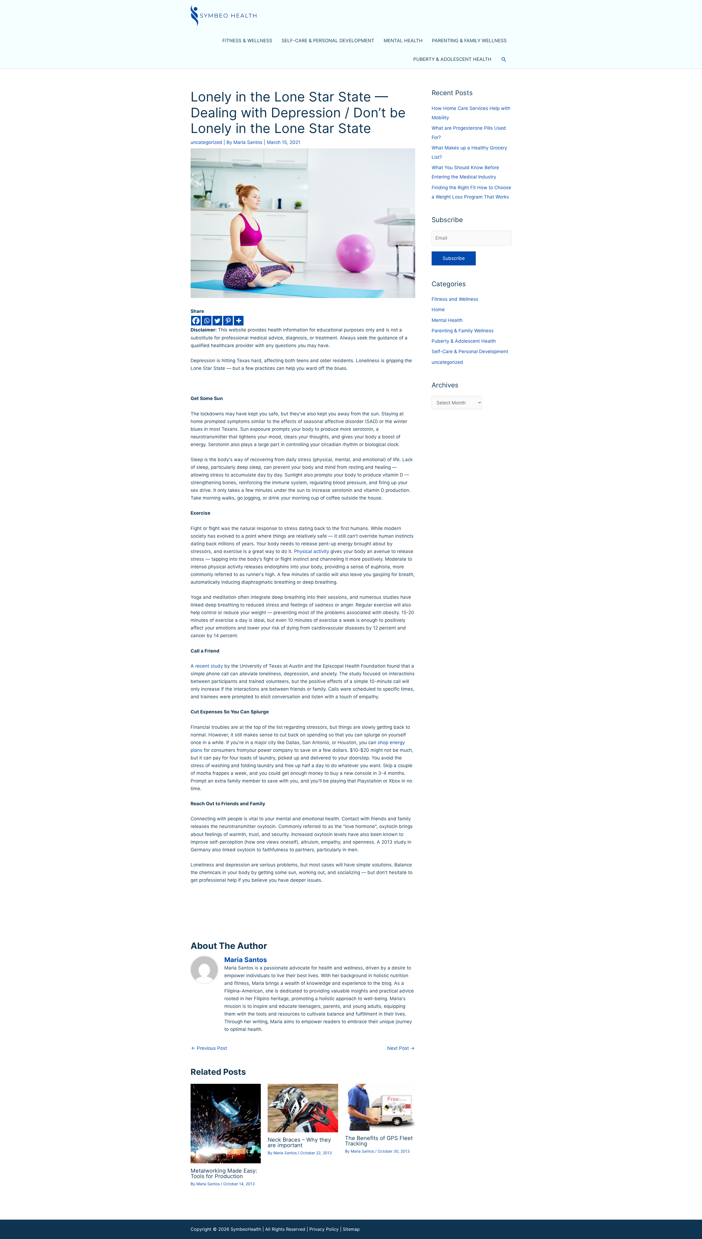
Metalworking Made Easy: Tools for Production (224, 1173)
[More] (239, 320)
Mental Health (447, 320)
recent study (209, 666)
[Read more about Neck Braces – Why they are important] (303, 1107)
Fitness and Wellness (455, 299)
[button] (504, 59)
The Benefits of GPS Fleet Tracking (379, 1141)
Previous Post (209, 1048)
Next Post (401, 1048)
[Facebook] (196, 320)
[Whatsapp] (206, 320)
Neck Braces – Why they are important (299, 1142)
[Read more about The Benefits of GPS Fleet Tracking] (380, 1107)
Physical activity (311, 551)
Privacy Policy (324, 1229)
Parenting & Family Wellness (463, 330)
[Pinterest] (228, 320)
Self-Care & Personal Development (470, 351)
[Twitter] (217, 320)
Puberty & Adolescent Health (464, 341)
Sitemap (351, 1229)
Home (438, 309)
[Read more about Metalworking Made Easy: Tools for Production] (226, 1123)
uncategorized (206, 142)
